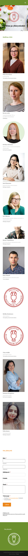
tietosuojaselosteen (13, 498)
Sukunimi (5, 469)
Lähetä (7, 504)
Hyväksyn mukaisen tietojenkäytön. (13, 498)
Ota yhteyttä (7, 529)
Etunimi (4, 463)
